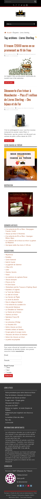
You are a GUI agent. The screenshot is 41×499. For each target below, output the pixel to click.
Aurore (7, 320)
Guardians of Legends (12, 290)
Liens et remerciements (26, 493)
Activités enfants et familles (14, 329)
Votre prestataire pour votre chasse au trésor (20, 392)
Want (17, 497)
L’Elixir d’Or (9, 267)
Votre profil (20, 478)
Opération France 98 (12, 317)
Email (6, 355)
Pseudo (6, 360)
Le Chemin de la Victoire (13, 312)
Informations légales (23, 495)
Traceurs (13, 495)
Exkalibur (8, 257)
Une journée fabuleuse (12, 307)
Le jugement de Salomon (13, 265)
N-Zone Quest (10, 285)
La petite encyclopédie (12, 339)
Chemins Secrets (11, 272)
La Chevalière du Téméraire (14, 310)
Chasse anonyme (11, 280)
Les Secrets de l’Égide (12, 297)
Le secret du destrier (12, 300)
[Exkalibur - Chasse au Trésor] (20, 220)
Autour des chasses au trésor (15, 337)
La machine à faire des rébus (14, 417)
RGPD (32, 495)
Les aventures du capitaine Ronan (16, 277)
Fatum (7, 275)
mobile (9, 372)
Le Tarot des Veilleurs (12, 292)
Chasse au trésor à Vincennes (15, 234)
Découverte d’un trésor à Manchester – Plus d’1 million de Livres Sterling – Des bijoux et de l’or (20, 97)
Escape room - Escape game (14, 400)
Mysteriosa (9, 255)
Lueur (7, 270)
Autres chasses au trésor (13, 327)
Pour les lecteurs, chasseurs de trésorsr (18, 395)
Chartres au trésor (11, 315)
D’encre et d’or (10, 282)
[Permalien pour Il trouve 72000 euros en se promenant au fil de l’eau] (20, 75)
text (8, 370)
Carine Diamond (10, 260)
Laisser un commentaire (12, 56)
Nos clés (8, 420)
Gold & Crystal (10, 262)
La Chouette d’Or (11, 325)
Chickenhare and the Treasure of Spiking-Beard (21, 287)
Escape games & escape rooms (15, 332)
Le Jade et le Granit (11, 295)
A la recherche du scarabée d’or (15, 305)
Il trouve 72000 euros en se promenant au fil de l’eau (19, 47)
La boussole (9, 422)
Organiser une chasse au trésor (15, 398)
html (8, 367)
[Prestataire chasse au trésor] (20, 180)
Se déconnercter (22, 482)
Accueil (8, 33)
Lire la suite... (9, 82)
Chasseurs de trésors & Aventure (27, 54)
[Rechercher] (35, 1)
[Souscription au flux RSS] (36, 37)
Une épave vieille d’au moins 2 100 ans (18, 245)
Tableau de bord (22, 475)
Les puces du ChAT (11, 405)
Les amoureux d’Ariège (12, 322)
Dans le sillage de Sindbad (13, 302)
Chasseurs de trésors (12, 403)
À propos (7, 493)
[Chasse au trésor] (20, 15)
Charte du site (15, 493)
